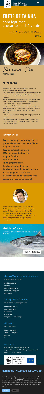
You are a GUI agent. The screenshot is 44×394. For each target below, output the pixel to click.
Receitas (7, 286)
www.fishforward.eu (10, 307)
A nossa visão (8, 314)
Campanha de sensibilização (13, 317)
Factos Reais (8, 293)
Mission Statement (10, 330)
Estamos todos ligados (11, 291)
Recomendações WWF (11, 288)
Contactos (7, 338)
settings (20, 379)
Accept (6, 390)
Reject (15, 390)
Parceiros (7, 335)
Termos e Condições (10, 333)
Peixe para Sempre (10, 309)
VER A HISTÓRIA (32, 252)
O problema (8, 312)
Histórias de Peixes (10, 283)
